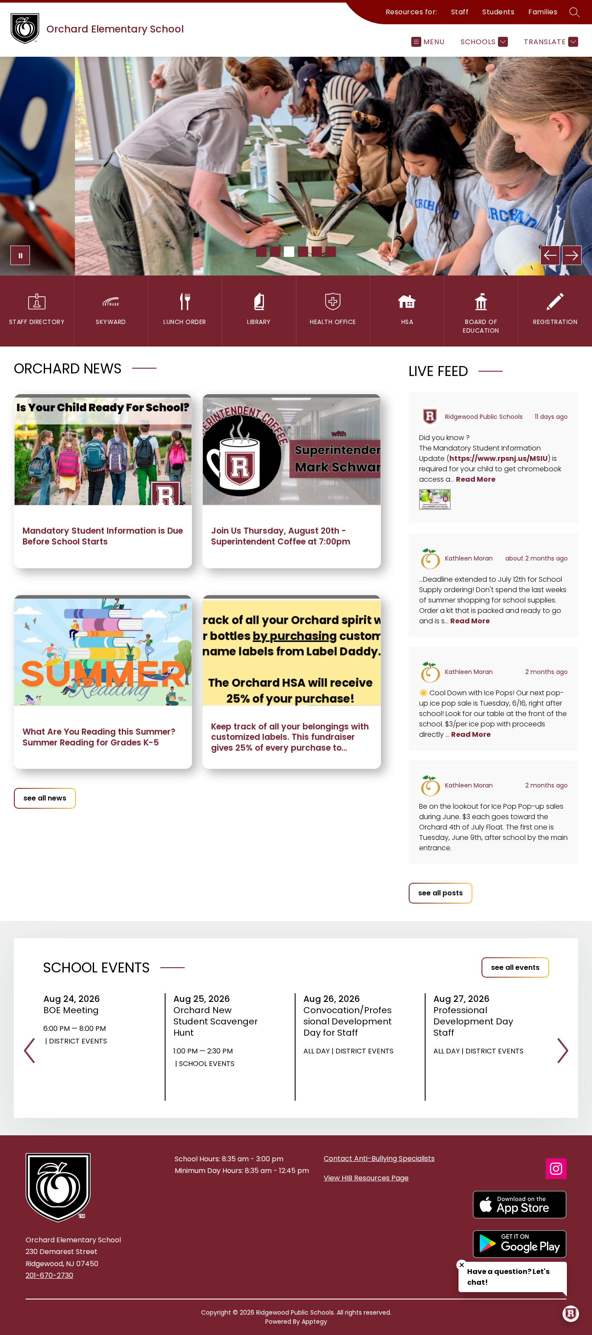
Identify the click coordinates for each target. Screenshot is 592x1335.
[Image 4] (303, 251)
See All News (44, 798)
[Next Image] (572, 255)
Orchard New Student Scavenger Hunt (215, 1021)
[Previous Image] (550, 255)
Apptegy (314, 1321)
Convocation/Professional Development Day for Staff (347, 1021)
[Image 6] (330, 251)
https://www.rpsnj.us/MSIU (498, 458)
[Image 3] (289, 251)
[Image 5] (317, 251)
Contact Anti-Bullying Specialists (379, 1158)
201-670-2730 (49, 1275)
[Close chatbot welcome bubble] (461, 1265)
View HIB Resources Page (366, 1178)
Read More (475, 479)
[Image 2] (275, 251)
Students (498, 12)
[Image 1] (261, 251)
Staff (460, 12)
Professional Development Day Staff (473, 1021)
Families (542, 12)
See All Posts (440, 893)
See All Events (515, 967)
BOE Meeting (73, 1010)
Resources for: (411, 12)
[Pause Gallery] (20, 255)
